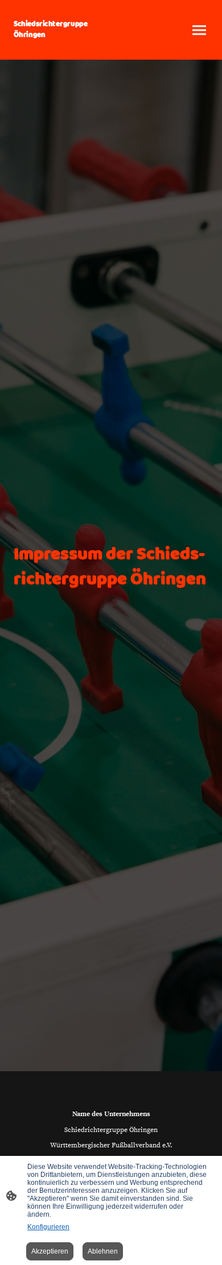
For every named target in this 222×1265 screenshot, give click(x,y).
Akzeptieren (49, 1251)
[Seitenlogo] (60, 46)
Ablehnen (103, 1251)
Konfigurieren (48, 1227)
